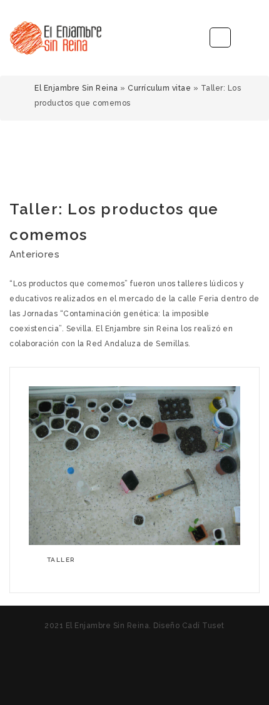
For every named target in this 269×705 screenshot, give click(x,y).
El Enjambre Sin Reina (76, 88)
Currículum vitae (159, 88)
